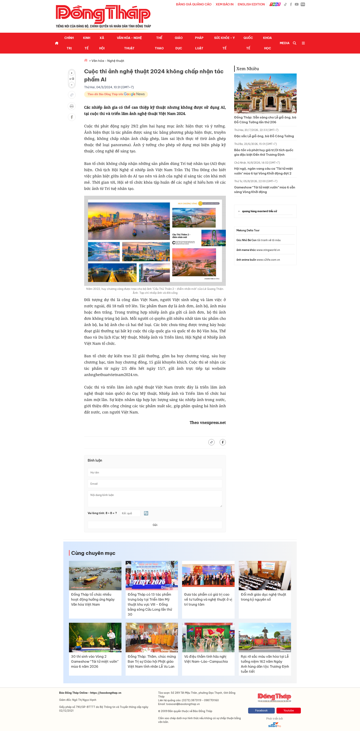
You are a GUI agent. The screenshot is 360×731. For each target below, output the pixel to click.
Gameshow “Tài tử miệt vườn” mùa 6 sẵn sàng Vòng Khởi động (264, 189)
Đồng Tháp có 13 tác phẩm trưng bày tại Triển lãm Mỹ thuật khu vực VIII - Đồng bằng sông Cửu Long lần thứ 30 (150, 604)
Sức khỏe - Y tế (224, 43)
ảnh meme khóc (246, 250)
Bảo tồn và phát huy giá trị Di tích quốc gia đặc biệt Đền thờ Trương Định (263, 152)
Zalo (303, 4)
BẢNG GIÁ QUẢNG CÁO (193, 4)
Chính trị (69, 43)
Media (285, 43)
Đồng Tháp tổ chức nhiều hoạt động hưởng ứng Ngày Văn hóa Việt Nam (93, 599)
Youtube (289, 710)
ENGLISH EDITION (251, 4)
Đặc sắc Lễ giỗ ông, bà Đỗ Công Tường (264, 136)
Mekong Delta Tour (248, 230)
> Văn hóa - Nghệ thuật (106, 61)
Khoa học (267, 43)
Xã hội (102, 43)
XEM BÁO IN (225, 4)
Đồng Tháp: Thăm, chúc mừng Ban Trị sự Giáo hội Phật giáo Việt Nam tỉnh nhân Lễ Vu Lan (152, 661)
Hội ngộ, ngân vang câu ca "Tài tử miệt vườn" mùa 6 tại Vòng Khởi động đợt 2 (263, 171)
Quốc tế (248, 43)
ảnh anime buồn (246, 259)
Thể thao (159, 43)
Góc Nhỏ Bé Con (246, 240)
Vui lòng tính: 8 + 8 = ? (102, 513)
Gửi (155, 525)
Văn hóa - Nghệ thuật (129, 43)
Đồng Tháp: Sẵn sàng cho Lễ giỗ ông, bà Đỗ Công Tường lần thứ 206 (265, 119)
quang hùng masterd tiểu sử (259, 211)
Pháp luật (199, 43)
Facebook (261, 710)
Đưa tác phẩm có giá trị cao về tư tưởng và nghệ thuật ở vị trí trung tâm (208, 599)
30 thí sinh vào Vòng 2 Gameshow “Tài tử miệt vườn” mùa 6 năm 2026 (95, 661)
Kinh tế (86, 43)
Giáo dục (179, 43)
